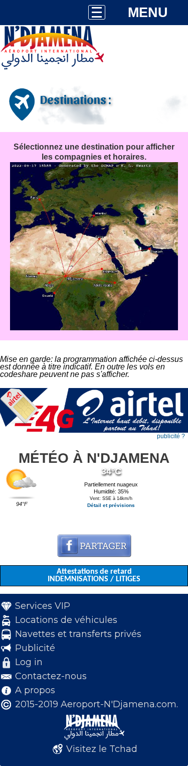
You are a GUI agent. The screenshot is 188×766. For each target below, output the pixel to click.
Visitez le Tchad (101, 748)
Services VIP (42, 605)
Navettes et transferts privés (78, 634)
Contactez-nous (51, 676)
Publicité (35, 648)
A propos (35, 690)
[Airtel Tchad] (94, 430)
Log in (29, 662)
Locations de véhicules (66, 619)
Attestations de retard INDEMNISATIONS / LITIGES (94, 575)
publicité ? (171, 436)
